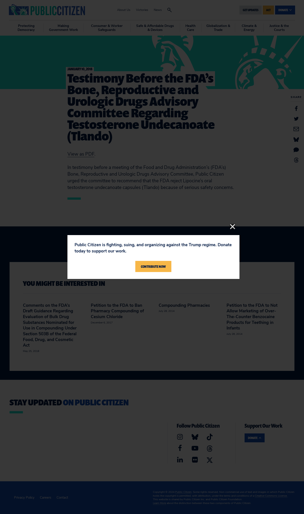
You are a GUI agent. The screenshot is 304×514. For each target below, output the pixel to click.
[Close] (233, 227)
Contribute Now (153, 266)
